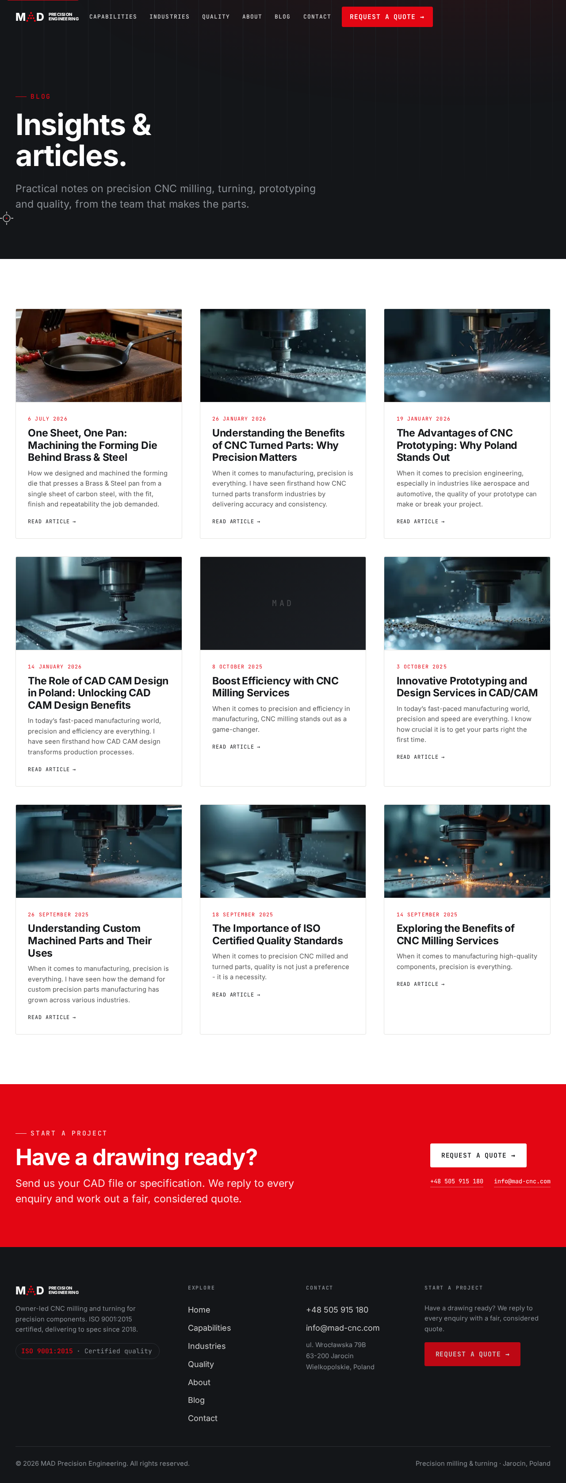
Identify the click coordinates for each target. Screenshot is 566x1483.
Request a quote (387, 16)
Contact (317, 16)
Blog (283, 16)
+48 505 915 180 (456, 1181)
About (252, 16)
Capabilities (113, 16)
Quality (216, 16)
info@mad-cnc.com (522, 1181)
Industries (169, 16)
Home (199, 1309)
